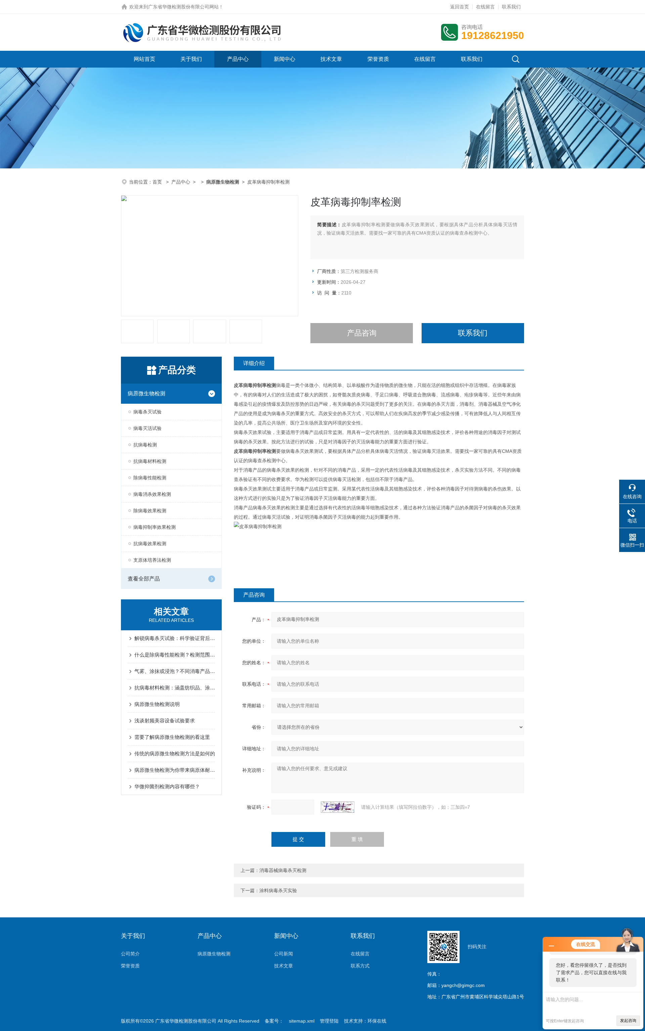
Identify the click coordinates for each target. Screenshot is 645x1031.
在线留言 (485, 6)
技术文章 (331, 59)
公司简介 (130, 953)
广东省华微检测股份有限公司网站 (183, 6)
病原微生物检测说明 (157, 704)
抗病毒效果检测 (149, 543)
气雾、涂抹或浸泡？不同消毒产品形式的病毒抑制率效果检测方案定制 (174, 671)
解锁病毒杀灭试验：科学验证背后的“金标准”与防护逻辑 (174, 638)
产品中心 (238, 59)
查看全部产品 (144, 579)
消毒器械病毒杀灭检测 (282, 870)
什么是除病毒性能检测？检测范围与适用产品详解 (174, 655)
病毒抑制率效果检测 (154, 527)
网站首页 (144, 59)
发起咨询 (628, 1020)
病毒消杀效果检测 (152, 494)
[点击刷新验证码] (337, 807)
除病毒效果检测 (149, 510)
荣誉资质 (378, 59)
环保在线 (377, 1021)
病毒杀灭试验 (147, 411)
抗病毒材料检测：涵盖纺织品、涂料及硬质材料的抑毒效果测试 (174, 687)
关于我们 (191, 59)
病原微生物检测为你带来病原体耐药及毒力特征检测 (174, 770)
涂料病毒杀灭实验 (278, 890)
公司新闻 (283, 953)
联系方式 (360, 965)
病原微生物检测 (146, 393)
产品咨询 (362, 333)
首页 (158, 182)
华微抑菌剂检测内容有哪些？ (167, 786)
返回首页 (459, 6)
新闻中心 (284, 59)
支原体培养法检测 (152, 560)
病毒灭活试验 (147, 428)
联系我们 (511, 6)
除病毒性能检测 (149, 477)
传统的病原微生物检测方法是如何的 (174, 753)
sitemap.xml (301, 1021)
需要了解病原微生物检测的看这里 (172, 737)
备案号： (274, 1021)
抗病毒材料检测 (149, 461)
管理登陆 (329, 1021)
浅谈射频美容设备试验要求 (164, 720)
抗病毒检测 (145, 444)
